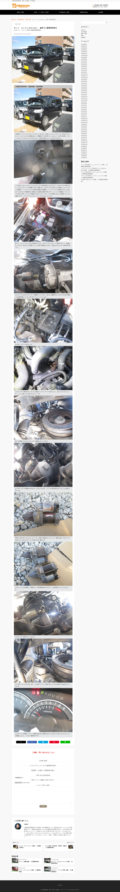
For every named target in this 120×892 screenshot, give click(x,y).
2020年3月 (84, 135)
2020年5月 (84, 131)
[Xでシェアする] (21, 742)
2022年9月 (84, 79)
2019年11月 (84, 142)
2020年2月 (84, 137)
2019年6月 (84, 152)
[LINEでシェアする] (65, 742)
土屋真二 (26, 824)
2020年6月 (84, 129)
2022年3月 (84, 90)
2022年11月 (84, 76)
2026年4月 (84, 51)
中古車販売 (84, 31)
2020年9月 (84, 124)
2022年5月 (84, 87)
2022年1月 (84, 94)
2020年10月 (84, 122)
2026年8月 (84, 44)
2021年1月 (84, 116)
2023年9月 (84, 57)
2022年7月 (84, 83)
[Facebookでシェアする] (32, 742)
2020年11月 (84, 120)
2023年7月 (84, 61)
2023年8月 (84, 59)
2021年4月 (84, 111)
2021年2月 (84, 115)
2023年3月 (84, 68)
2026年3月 (84, 53)
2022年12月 (84, 74)
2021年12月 (84, 96)
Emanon (77, 889)
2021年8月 (84, 103)
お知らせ (83, 30)
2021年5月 (84, 109)
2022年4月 (84, 89)
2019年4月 (84, 155)
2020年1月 (84, 139)
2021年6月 (84, 107)
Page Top (60, 885)
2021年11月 (84, 98)
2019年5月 (84, 154)
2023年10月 (84, 55)
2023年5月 (84, 64)
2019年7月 (84, 150)
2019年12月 (84, 141)
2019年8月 (84, 148)
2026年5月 (84, 50)
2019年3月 (84, 157)
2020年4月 (84, 133)
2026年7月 (84, 46)
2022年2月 (84, 92)
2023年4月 (84, 66)
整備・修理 (17, 24)
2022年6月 (84, 85)
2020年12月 (84, 118)
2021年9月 (84, 102)
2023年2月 (84, 70)
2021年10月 (84, 100)
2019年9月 (84, 146)
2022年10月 (84, 77)
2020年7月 (84, 128)
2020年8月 (84, 126)
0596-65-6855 (101, 5)
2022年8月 (84, 81)
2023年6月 (84, 63)
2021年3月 (84, 113)
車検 (82, 35)
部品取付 (83, 37)
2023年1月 (84, 72)
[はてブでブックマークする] (43, 742)
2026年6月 (84, 48)
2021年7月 (84, 105)
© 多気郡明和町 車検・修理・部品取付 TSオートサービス (55, 889)
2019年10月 (84, 144)
